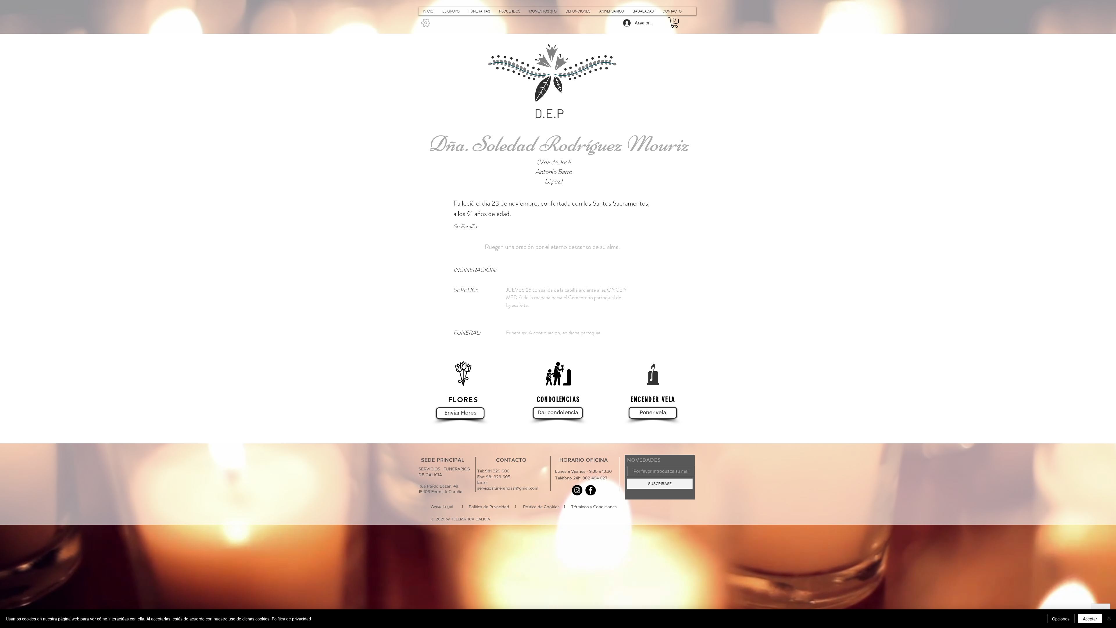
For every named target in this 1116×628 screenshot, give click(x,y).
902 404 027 (594, 477)
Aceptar (1090, 619)
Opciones (1061, 619)
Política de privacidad (291, 619)
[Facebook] (590, 490)
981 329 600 (496, 470)
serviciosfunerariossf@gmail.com (507, 488)
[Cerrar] (1109, 618)
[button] (674, 22)
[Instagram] (577, 490)
